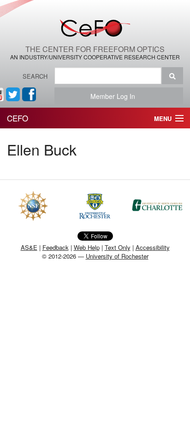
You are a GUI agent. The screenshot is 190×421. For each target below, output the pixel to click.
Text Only (118, 247)
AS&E (29, 247)
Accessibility (153, 247)
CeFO (17, 118)
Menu (163, 118)
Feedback (55, 247)
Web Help (87, 247)
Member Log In (115, 96)
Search (35, 76)
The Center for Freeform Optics (95, 49)
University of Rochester (117, 256)
